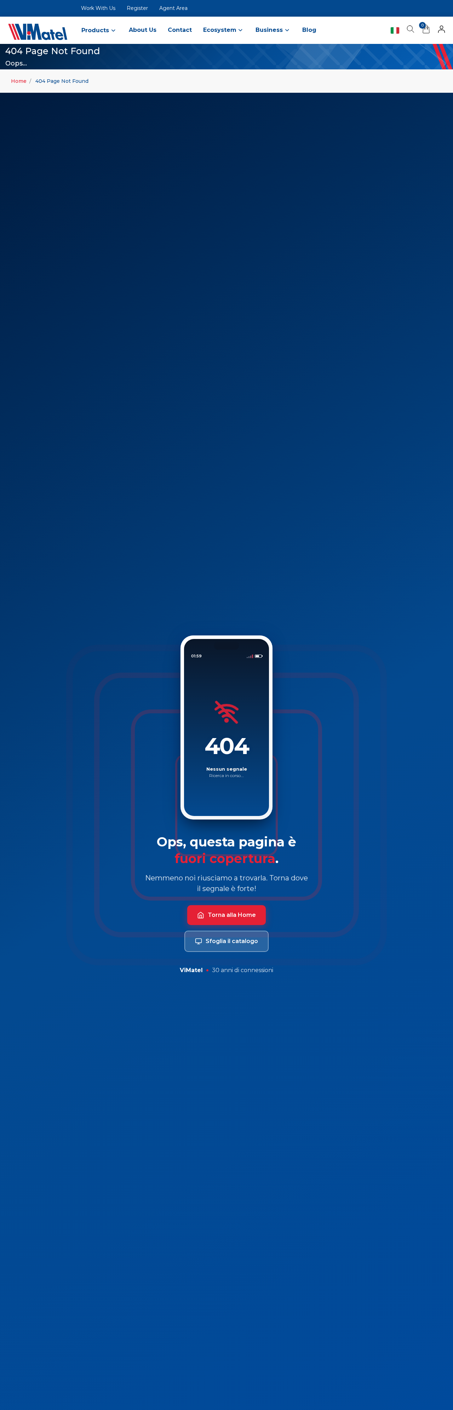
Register (137, 8)
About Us (142, 30)
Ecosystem (220, 30)
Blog (309, 30)
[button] (441, 30)
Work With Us (98, 8)
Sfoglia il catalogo (232, 941)
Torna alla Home (232, 915)
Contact (180, 30)
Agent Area (173, 8)
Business (270, 30)
